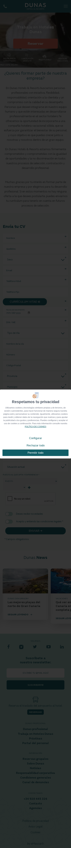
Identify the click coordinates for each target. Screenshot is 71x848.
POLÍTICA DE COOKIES (35, 426)
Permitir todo (35, 452)
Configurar (35, 438)
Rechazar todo (36, 445)
